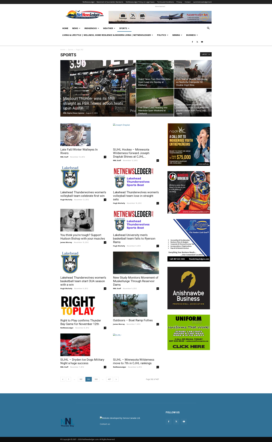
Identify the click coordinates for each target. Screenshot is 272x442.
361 (81, 379)
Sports (123, 28)
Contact (188, 2)
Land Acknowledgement (202, 2)
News (75, 28)
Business (191, 35)
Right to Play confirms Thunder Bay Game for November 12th (80, 322)
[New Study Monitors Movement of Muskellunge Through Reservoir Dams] (136, 263)
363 (96, 379)
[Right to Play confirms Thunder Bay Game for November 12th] (83, 305)
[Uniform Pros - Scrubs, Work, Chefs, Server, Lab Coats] (188, 332)
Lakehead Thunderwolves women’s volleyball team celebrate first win (83, 194)
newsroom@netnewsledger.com (126, 424)
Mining (176, 35)
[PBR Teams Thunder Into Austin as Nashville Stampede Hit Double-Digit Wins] (193, 74)
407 (109, 379)
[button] (208, 28)
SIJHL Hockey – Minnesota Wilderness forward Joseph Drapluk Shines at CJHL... (131, 153)
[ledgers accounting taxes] (188, 240)
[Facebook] (192, 41)
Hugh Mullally (66, 200)
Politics (161, 35)
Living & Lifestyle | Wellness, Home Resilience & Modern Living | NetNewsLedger (106, 35)
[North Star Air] (160, 17)
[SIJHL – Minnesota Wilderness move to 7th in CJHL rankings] (136, 344)
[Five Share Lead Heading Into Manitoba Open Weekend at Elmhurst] (155, 101)
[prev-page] (62, 379)
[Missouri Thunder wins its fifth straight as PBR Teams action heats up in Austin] (98, 92)
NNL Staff (64, 157)
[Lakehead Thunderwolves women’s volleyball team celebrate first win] (83, 177)
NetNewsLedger (66, 328)
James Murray (66, 242)
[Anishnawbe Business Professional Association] (188, 288)
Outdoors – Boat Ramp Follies (133, 320)
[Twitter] (197, 41)
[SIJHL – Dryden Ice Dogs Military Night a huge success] (83, 344)
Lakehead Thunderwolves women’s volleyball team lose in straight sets (136, 196)
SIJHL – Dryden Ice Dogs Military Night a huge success (82, 361)
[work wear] (188, 192)
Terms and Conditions (165, 2)
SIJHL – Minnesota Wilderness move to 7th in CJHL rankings (133, 361)
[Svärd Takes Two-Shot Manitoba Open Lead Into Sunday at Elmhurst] (155, 74)
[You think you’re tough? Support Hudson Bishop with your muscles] (83, 220)
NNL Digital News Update (73, 113)
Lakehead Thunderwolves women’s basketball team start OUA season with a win (83, 281)
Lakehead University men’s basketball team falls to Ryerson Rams (134, 238)
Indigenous (90, 28)
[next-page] (116, 379)
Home (65, 28)
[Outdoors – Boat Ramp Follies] (136, 305)
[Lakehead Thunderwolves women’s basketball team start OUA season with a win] (83, 263)
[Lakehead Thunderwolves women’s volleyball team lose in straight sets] (136, 177)
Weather (108, 28)
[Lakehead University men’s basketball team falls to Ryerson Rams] (136, 220)
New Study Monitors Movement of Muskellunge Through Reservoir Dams (135, 281)
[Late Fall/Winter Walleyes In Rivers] (83, 134)
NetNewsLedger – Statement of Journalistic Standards (103, 2)
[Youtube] (202, 41)
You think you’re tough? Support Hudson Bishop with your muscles (82, 236)
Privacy (179, 2)
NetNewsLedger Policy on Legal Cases (140, 2)
